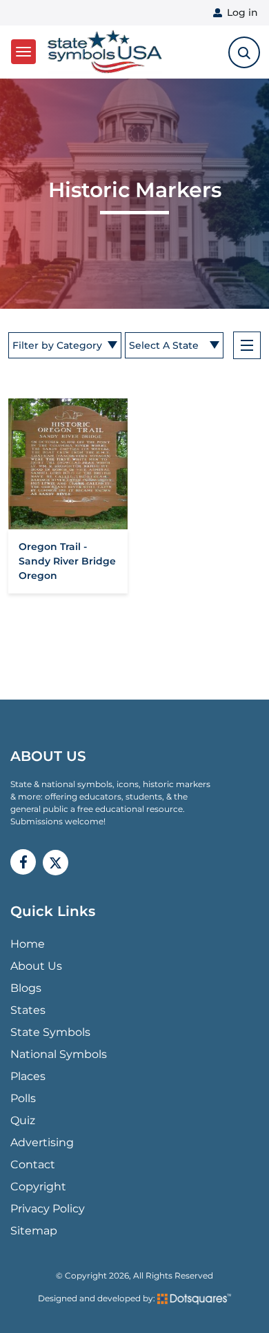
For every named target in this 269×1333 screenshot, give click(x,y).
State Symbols (50, 1032)
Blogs (25, 988)
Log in (242, 12)
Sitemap (33, 1230)
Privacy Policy (47, 1208)
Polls (23, 1098)
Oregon (38, 575)
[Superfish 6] (247, 345)
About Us (36, 966)
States (28, 1010)
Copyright (38, 1186)
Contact (32, 1164)
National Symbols (58, 1054)
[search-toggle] (244, 52)
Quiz (22, 1120)
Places (28, 1076)
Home (27, 943)
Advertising (42, 1142)
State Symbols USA (102, 52)
